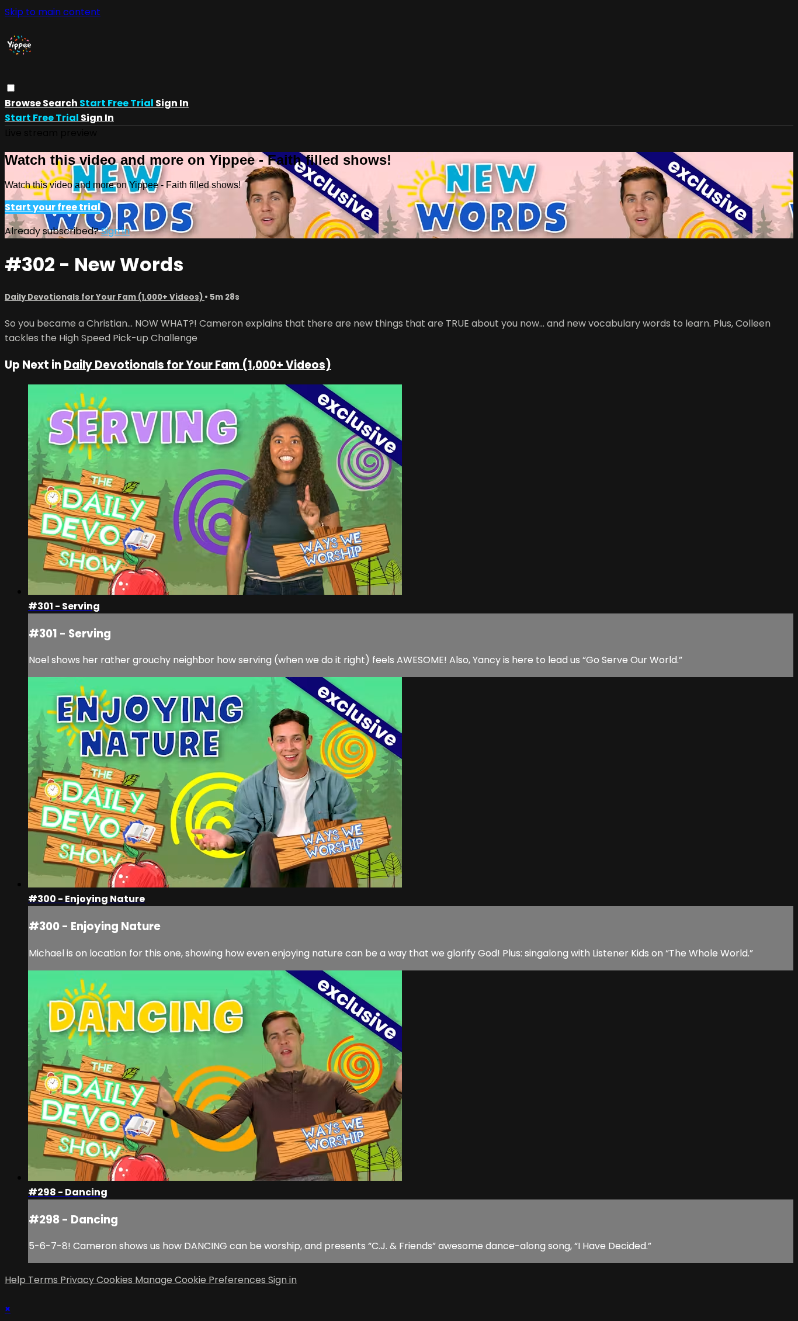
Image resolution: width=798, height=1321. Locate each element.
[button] (11, 88)
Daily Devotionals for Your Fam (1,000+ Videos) (104, 297)
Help (16, 1280)
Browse (24, 103)
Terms (44, 1280)
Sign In (97, 117)
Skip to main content (52, 12)
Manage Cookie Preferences (201, 1280)
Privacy (78, 1280)
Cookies (115, 1280)
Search (61, 103)
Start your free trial (52, 207)
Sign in (172, 103)
